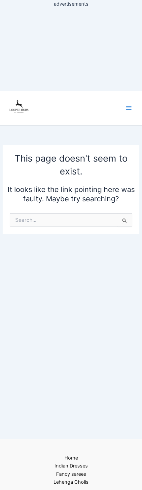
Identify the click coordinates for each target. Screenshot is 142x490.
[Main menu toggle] (128, 108)
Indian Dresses (71, 466)
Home (71, 458)
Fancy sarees (71, 474)
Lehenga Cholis (71, 482)
